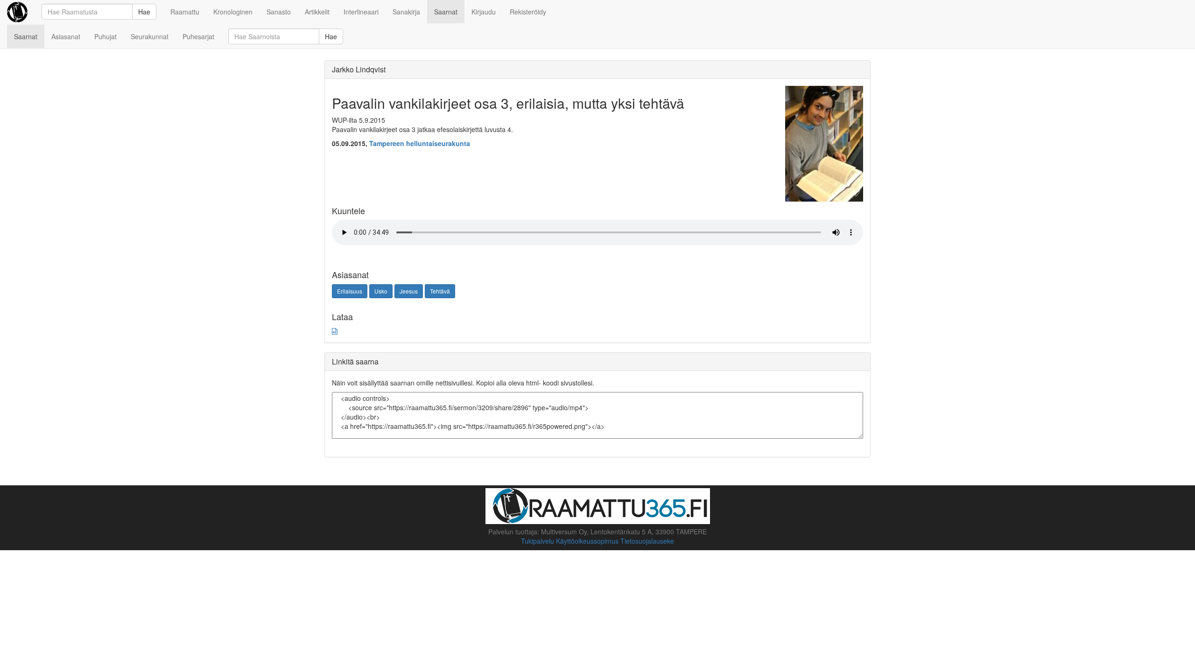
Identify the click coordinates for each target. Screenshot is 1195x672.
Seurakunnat (150, 36)
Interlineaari (361, 11)
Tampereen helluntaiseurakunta (419, 143)
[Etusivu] (17, 11)
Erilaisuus (349, 291)
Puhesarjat (198, 36)
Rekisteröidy (528, 11)
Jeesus (409, 291)
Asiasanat (65, 36)
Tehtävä (440, 291)
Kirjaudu (483, 11)
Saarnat (445, 11)
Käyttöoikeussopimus (587, 541)
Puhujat (105, 36)
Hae (144, 11)
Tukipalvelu (537, 541)
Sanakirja (406, 11)
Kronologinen (233, 11)
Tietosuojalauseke (647, 541)
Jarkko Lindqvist (359, 69)
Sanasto (279, 11)
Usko (380, 291)
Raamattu (184, 11)
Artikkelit (317, 11)
